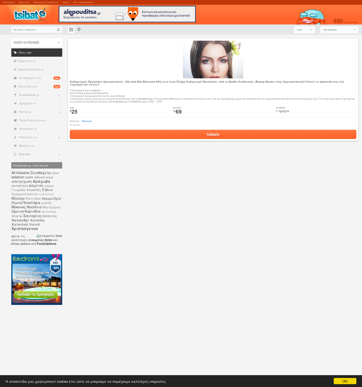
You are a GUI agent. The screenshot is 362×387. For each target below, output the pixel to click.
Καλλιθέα (33, 198)
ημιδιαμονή (46, 194)
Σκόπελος (49, 216)
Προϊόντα (26, 145)
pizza (55, 173)
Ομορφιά (27, 103)
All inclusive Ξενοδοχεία (31, 172)
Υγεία (24, 112)
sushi (29, 177)
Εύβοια (47, 189)
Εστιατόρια (38, 86)
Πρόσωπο (87, 121)
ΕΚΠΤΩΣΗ (177, 108)
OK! (345, 381)
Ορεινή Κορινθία (26, 211)
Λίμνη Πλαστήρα (26, 202)
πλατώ (17, 215)
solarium (18, 176)
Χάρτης (66, 2)
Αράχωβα (41, 181)
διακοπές (34, 189)
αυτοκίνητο (20, 185)
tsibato (213, 134)
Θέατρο (18, 198)
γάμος (49, 185)
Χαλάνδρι (20, 220)
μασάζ (46, 203)
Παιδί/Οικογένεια (32, 120)
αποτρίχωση (22, 181)
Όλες (25, 52)
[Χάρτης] (79, 29)
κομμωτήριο (51, 198)
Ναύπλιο (34, 206)
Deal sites (24, 154)
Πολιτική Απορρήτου (83, 2)
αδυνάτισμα (43, 177)
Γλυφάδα (19, 190)
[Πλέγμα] (71, 29)
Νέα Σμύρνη (51, 207)
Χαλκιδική (20, 224)
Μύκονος (19, 206)
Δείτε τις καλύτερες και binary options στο (34, 240)
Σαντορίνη (32, 215)
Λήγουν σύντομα (30, 69)
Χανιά (34, 224)
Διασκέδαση (28, 95)
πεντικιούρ (49, 211)
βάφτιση (36, 185)
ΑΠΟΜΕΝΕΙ (280, 108)
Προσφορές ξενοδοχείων (45, 2)
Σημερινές (23, 2)
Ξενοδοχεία (38, 78)
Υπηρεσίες (27, 137)
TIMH (72, 108)
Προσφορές (9, 2)
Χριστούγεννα (25, 228)
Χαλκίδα (37, 220)
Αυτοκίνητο (28, 129)
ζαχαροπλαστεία (25, 194)
